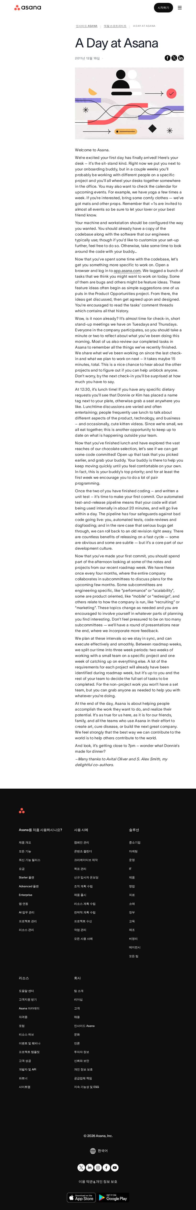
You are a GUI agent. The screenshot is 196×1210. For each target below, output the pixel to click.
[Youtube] (115, 1167)
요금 (22, 868)
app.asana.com (127, 270)
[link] (86, 27)
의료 (132, 894)
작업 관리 (80, 929)
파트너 (23, 1078)
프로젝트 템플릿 (29, 1051)
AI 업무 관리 (26, 912)
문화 (77, 1034)
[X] (81, 1167)
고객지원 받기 (28, 999)
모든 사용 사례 (83, 938)
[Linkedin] (89, 1167)
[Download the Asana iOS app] (81, 1197)
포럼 (22, 1025)
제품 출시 (80, 894)
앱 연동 (23, 903)
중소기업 (135, 842)
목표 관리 (80, 868)
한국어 (103, 1151)
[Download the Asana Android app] (113, 1197)
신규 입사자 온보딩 (86, 877)
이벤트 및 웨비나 (29, 1043)
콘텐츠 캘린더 (83, 851)
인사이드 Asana (84, 1025)
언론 (77, 1043)
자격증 (23, 1016)
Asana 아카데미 (29, 1008)
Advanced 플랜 (29, 886)
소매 (132, 903)
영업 (132, 886)
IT (130, 868)
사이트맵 (24, 1086)
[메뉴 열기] (180, 7)
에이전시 (135, 947)
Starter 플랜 (26, 877)
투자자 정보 (81, 1051)
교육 (132, 921)
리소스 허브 (26, 1034)
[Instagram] (98, 1167)
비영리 (133, 938)
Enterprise (25, 894)
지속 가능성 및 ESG (86, 1086)
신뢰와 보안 (81, 1060)
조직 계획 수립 (83, 886)
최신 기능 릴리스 (29, 859)
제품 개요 (25, 842)
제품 (132, 877)
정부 (132, 912)
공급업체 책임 (83, 1078)
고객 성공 (25, 1060)
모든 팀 (133, 956)
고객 (77, 1008)
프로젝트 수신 (83, 921)
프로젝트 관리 (28, 921)
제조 (132, 929)
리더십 (78, 999)
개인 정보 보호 (83, 1069)
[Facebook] (106, 1167)
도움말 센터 (26, 990)
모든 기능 (25, 851)
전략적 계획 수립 (85, 912)
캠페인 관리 (81, 842)
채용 (77, 1016)
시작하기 (163, 7)
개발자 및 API (27, 1069)
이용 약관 (86, 1181)
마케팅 (133, 851)
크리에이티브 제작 (86, 859)
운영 (132, 859)
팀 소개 (78, 990)
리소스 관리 (26, 929)
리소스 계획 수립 (85, 903)
